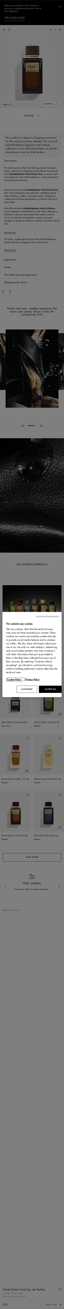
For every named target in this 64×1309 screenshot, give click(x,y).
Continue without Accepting (47, 616)
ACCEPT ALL (50, 689)
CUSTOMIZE (26, 689)
